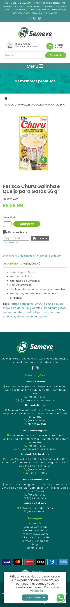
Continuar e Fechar (35, 597)
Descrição (10, 263)
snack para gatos (13, 308)
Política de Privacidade (35, 537)
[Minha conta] (9, 45)
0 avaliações (26, 256)
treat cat (30, 312)
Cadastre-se (32, 46)
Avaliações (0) (31, 263)
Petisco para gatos (22, 304)
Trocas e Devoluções (35, 534)
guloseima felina (13, 312)
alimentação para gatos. (32, 316)
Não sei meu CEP (11, 242)
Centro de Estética (35, 530)
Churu (39, 304)
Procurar (56, 55)
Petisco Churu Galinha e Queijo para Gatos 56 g (34, 104)
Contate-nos (35, 548)
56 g (28, 308)
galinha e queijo (54, 304)
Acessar (19, 46)
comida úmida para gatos (48, 308)
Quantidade (9, 217)
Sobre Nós (35, 523)
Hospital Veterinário (35, 527)
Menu (33, 66)
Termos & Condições (35, 541)
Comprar (27, 224)
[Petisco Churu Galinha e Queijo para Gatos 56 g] (35, 143)
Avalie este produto (48, 256)
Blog (35, 544)
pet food (42, 312)
